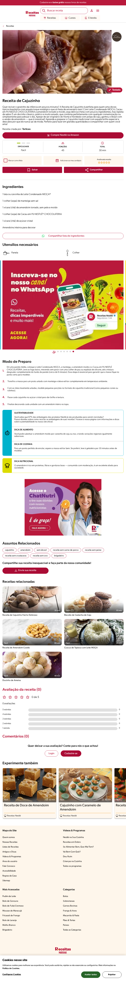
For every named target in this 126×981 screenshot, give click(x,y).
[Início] (32, 14)
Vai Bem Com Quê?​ (72, 852)
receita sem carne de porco (66, 550)
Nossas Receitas (9, 842)
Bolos (65, 896)
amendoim (25, 550)
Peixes (66, 925)
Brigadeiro (7, 930)
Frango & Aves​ (70, 911)
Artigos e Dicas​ (9, 852)
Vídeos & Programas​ (11, 856)
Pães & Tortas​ (69, 920)
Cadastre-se (71, 753)
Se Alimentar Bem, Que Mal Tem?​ (78, 847)
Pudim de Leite (9, 896)
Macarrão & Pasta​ (71, 915)
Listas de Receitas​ (10, 847)
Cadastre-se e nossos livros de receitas (63, 2)
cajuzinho (9, 550)
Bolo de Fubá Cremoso (13, 906)
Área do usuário (9, 861)
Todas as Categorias (72, 930)
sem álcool (42, 550)
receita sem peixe (93, 550)
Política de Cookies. (11, 968)
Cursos (72, 18)
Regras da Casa (9, 876)
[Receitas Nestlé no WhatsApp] (63, 304)
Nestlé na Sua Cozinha (73, 837)
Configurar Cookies (11, 974)
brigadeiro (59, 556)
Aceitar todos (91, 975)
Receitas (51, 18)
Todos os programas (72, 866)
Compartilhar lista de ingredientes (66, 236)
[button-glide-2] (64, 351)
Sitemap (6, 880)
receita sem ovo (40, 556)
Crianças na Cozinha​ (72, 861)
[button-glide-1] (61, 351)
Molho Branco (9, 925)
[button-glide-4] (70, 351)
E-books (92, 18)
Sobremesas (69, 901)
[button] (94, 170)
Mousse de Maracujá (12, 911)
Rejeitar (112, 975)
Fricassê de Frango (11, 915)
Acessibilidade (9, 871)
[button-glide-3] (67, 351)
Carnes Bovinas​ (70, 906)
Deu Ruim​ (67, 856)
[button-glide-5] (73, 351)
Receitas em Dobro (72, 842)
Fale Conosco (8, 866)
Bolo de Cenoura (10, 901)
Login (51, 753)
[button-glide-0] (58, 351)
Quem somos (8, 837)
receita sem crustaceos (15, 556)
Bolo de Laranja (9, 920)
